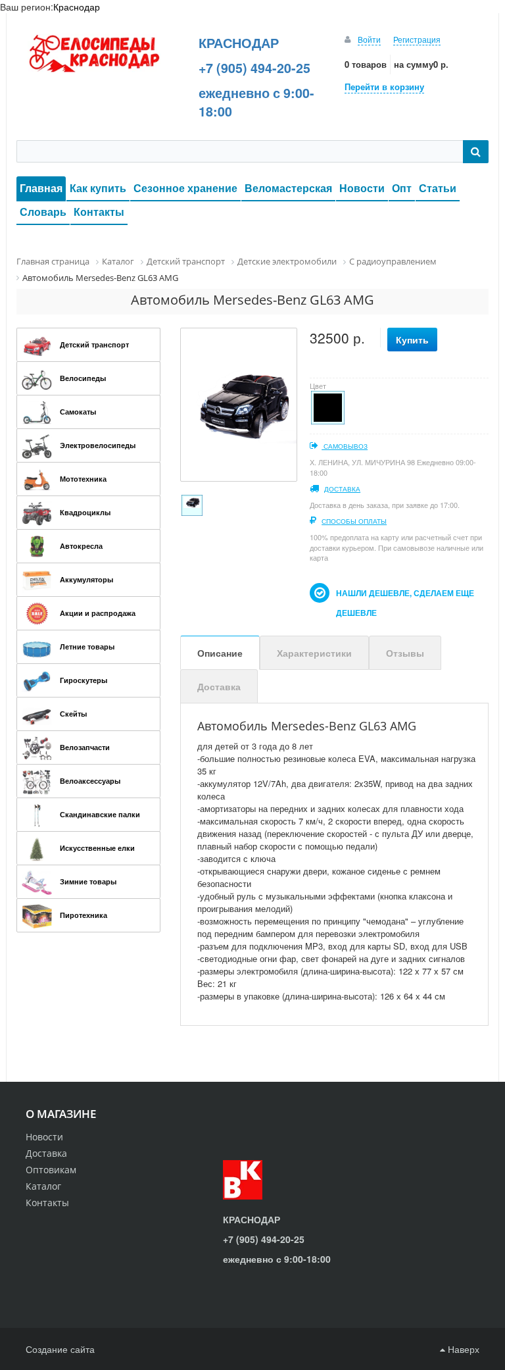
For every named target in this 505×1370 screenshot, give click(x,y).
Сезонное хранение (185, 187)
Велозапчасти (85, 747)
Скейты (73, 714)
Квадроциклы (85, 512)
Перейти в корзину (384, 86)
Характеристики (314, 652)
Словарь (43, 211)
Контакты (99, 211)
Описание (220, 652)
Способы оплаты (354, 521)
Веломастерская (288, 187)
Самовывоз (345, 446)
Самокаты (78, 412)
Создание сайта (60, 1349)
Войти (369, 39)
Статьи (437, 187)
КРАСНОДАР (239, 43)
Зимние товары (88, 881)
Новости (362, 187)
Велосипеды (83, 378)
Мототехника (83, 479)
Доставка (342, 489)
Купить (412, 339)
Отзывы (405, 652)
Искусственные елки (97, 848)
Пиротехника (83, 915)
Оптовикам (51, 1169)
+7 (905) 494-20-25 (254, 68)
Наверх (462, 1349)
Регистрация (417, 39)
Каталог (43, 1186)
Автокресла (81, 546)
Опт (402, 187)
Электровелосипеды (97, 445)
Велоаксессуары (90, 781)
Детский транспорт (94, 344)
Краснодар (76, 6)
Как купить (98, 187)
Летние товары (87, 646)
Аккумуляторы (86, 579)
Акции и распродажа (97, 613)
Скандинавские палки (100, 814)
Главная (41, 187)
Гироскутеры (83, 680)
